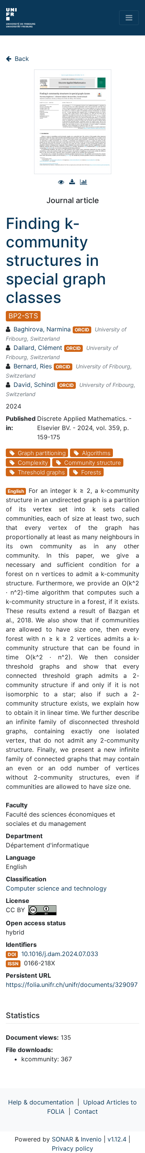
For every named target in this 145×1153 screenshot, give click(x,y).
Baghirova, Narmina (42, 329)
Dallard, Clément (38, 347)
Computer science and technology (56, 888)
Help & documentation (40, 1102)
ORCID (82, 330)
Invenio (91, 1139)
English (16, 491)
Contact (86, 1111)
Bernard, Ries (33, 366)
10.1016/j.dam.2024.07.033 (59, 954)
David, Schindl (34, 384)
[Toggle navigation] (129, 17)
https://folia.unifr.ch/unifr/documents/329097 (72, 984)
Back (21, 58)
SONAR (62, 1139)
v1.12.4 (116, 1139)
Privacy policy (72, 1148)
